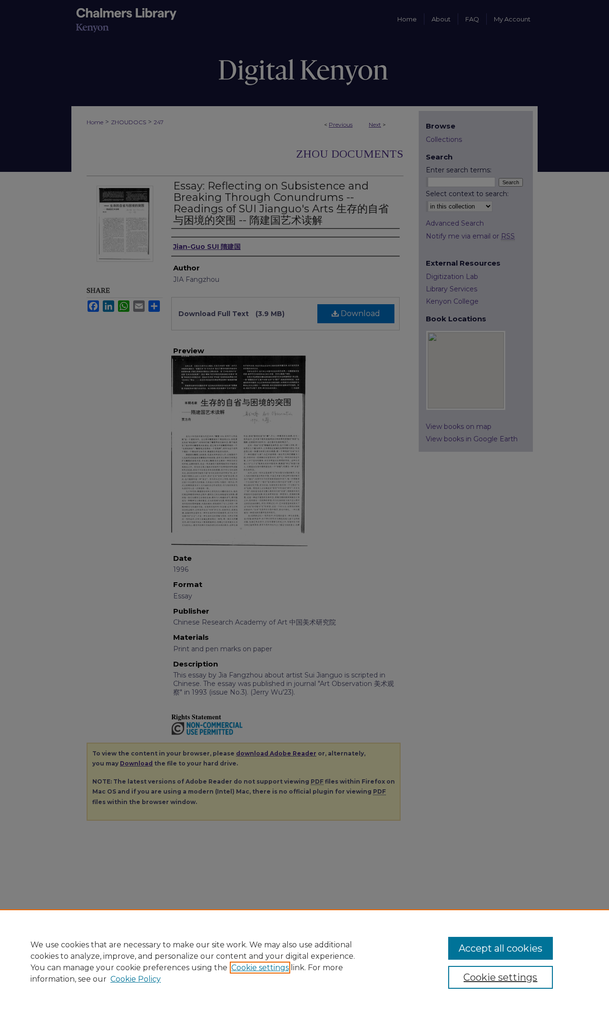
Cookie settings (260, 967)
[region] (304, 961)
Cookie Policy (135, 979)
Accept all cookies (500, 948)
